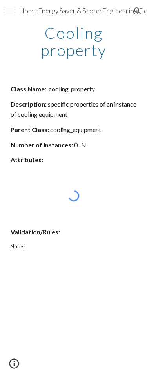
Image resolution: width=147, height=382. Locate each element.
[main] (73, 41)
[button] (9, 11)
